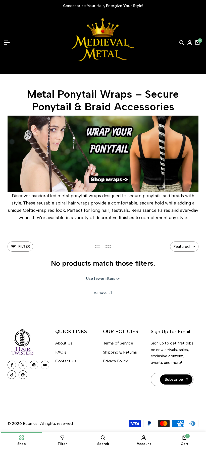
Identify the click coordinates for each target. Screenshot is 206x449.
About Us (63, 343)
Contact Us (65, 361)
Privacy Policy (115, 361)
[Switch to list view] (97, 246)
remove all (103, 292)
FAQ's (60, 352)
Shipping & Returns (120, 352)
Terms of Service (118, 343)
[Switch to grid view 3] (108, 246)
